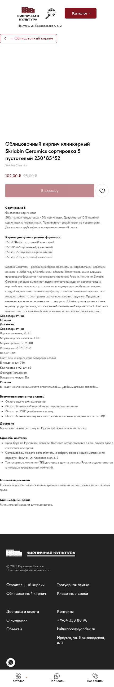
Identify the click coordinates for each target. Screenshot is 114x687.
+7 (59, 620)
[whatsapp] (10, 665)
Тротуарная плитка (73, 584)
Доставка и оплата (22, 611)
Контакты (65, 611)
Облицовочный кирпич (26, 593)
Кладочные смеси (72, 593)
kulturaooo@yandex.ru (76, 629)
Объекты (14, 629)
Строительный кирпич (25, 584)
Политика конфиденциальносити (27, 570)
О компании (17, 620)
